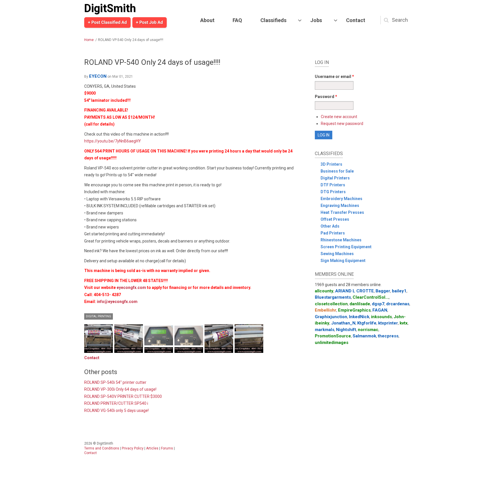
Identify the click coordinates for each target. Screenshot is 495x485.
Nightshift (346, 329)
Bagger (383, 291)
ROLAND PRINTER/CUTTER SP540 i (116, 403)
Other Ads (330, 226)
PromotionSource (333, 336)
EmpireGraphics (354, 310)
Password (326, 96)
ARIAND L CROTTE (354, 291)
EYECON (98, 76)
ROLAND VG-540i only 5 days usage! (116, 410)
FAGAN (379, 310)
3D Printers (331, 164)
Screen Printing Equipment (346, 247)
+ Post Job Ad (149, 22)
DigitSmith (110, 8)
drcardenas (397, 303)
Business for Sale (337, 171)
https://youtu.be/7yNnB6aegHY (112, 141)
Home (89, 40)
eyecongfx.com (131, 287)
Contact (355, 20)
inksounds (381, 316)
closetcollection (331, 303)
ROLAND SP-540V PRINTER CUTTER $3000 (123, 396)
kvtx (404, 323)
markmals (324, 329)
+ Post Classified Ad (107, 22)
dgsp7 (378, 303)
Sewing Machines (337, 253)
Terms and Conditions (101, 448)
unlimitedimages (331, 342)
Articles (152, 448)
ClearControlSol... (371, 297)
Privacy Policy (133, 448)
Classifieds (273, 20)
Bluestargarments (333, 297)
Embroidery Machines (341, 198)
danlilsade (359, 303)
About (207, 20)
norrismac (368, 329)
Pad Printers (333, 233)
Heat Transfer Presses (342, 212)
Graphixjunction (331, 316)
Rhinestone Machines (341, 240)
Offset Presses (335, 219)
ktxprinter (388, 323)
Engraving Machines (340, 205)
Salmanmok (364, 336)
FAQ (237, 20)
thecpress (388, 336)
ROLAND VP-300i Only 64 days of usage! (120, 389)
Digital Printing (98, 316)
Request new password (342, 123)
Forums (167, 448)
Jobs (316, 20)
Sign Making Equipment (343, 260)
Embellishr (325, 310)
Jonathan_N (343, 323)
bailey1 (399, 291)
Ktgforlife (366, 323)
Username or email (334, 76)
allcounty (324, 291)
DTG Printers (333, 191)
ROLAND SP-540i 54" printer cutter (115, 382)
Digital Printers (335, 178)
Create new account (339, 116)
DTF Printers (333, 185)
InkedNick (359, 316)
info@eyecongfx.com (117, 301)
